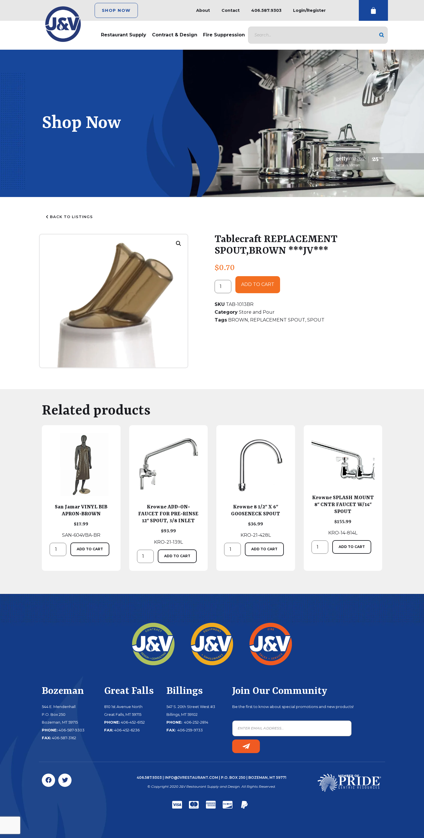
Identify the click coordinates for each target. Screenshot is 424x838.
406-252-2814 (195, 722)
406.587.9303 (266, 10)
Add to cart (257, 284)
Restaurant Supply (123, 35)
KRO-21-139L (168, 524)
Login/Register (309, 10)
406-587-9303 (72, 730)
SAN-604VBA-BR (81, 521)
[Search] (381, 35)
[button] (178, 243)
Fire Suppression (224, 35)
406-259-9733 (190, 730)
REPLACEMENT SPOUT (277, 320)
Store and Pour (257, 312)
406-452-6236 (127, 730)
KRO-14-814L (343, 515)
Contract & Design (174, 35)
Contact (231, 10)
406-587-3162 (64, 737)
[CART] (373, 10)
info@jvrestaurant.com (191, 777)
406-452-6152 (133, 722)
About (203, 10)
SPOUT (315, 320)
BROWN (238, 320)
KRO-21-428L (255, 521)
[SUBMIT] (246, 746)
